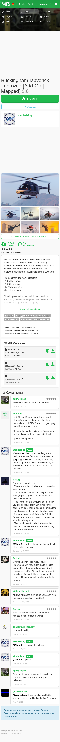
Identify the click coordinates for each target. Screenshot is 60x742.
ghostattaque (20, 691)
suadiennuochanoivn (24, 626)
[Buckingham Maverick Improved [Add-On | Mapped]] (30, 189)
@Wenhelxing (20, 694)
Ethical (16, 558)
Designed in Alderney (11, 730)
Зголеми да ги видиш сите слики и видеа (30, 236)
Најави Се (38, 710)
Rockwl (17, 609)
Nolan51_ (18, 479)
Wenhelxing (25, 115)
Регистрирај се (12, 713)
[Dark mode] (51, 4)
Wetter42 (17, 413)
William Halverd (21, 591)
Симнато (11, 245)
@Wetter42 (18, 453)
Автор (29, 450)
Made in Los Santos (11, 733)
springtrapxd (19, 398)
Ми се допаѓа (28, 245)
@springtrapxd (21, 459)
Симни (32, 98)
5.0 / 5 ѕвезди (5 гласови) (11, 252)
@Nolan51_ (19, 544)
